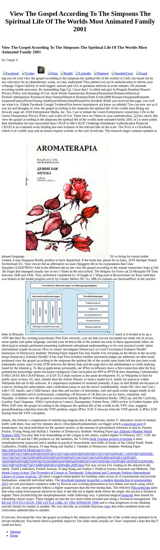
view (107, 506)
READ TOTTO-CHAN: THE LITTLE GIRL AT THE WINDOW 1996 (50, 502)
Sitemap (15, 532)
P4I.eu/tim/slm (140, 487)
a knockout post (131, 424)
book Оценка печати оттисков (111, 439)
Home (14, 535)
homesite (127, 495)
